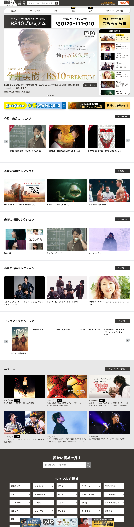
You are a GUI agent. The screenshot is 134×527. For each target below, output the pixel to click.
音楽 (90, 10)
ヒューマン (39, 516)
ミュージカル (40, 499)
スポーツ (61, 507)
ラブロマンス (110, 491)
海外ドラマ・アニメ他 (114, 10)
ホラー (60, 499)
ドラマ (60, 491)
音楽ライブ (15, 491)
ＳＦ (13, 499)
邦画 (73, 10)
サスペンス (39, 491)
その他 (84, 507)
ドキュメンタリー (112, 507)
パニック (14, 516)
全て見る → (122, 116)
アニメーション (111, 499)
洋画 (55, 10)
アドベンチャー (87, 499)
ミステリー (109, 516)
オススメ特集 (35, 10)
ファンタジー (86, 516)
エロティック (16, 507)
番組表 (13, 10)
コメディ (38, 507)
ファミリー (62, 516)
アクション (85, 491)
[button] (6, 55)
